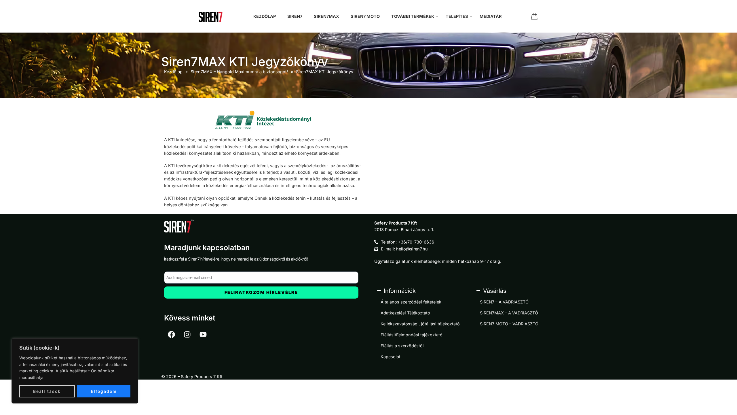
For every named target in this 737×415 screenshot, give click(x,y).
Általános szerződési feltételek (411, 301)
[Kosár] (534, 16)
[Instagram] (187, 334)
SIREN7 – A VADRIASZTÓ (504, 301)
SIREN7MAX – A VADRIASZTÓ (509, 312)
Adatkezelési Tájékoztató (405, 312)
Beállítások (47, 391)
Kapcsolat (390, 356)
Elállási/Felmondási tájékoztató (411, 334)
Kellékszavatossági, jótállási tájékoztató (420, 323)
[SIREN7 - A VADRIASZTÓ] (212, 16)
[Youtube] (203, 334)
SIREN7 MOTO (365, 16)
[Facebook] (171, 334)
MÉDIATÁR (491, 16)
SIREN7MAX (326, 16)
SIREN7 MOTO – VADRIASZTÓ (509, 323)
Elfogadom (104, 391)
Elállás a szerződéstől (402, 345)
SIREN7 (294, 16)
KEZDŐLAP (264, 16)
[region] (75, 370)
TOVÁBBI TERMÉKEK (412, 16)
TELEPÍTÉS (457, 16)
